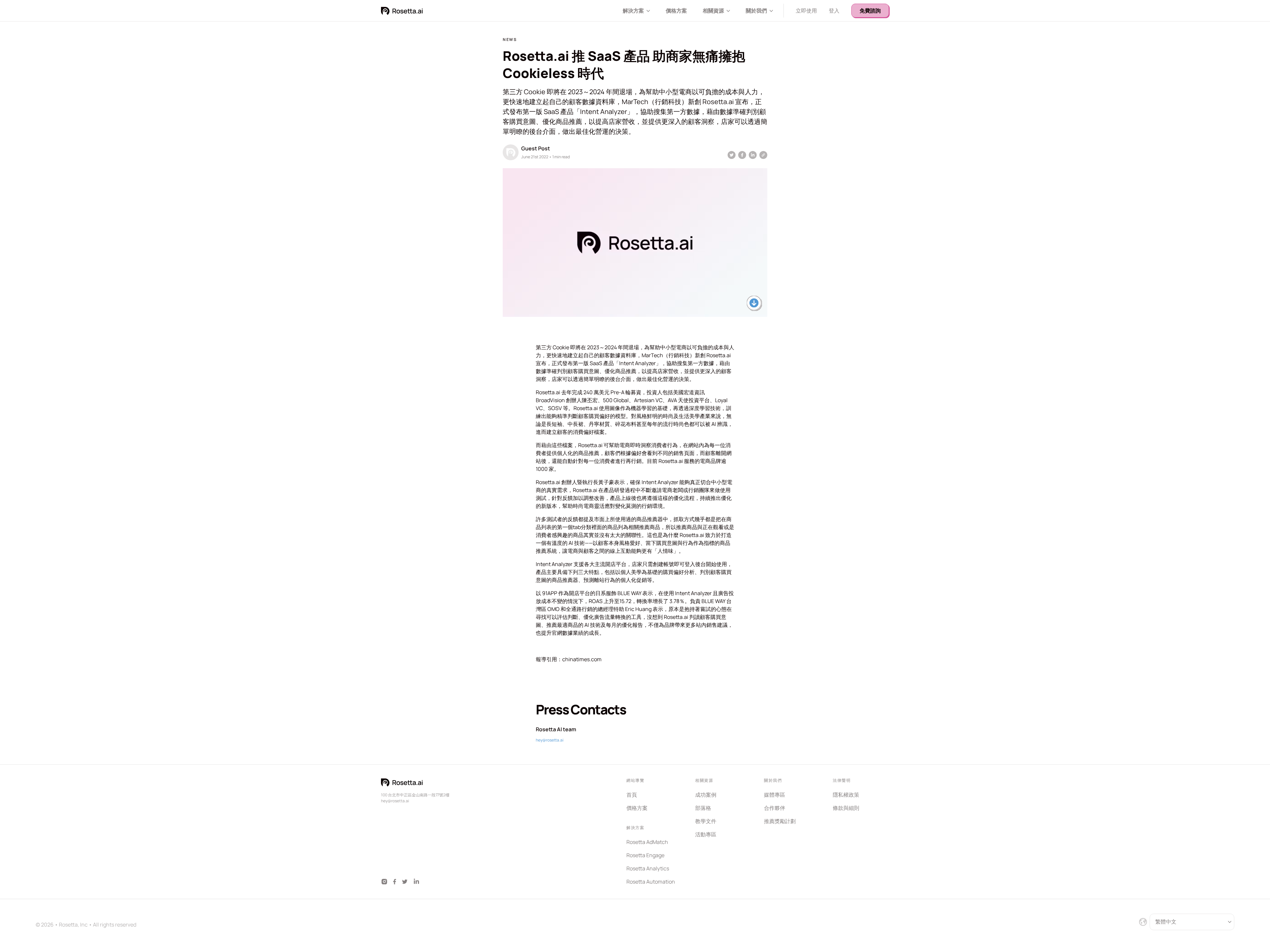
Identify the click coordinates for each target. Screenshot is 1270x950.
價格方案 (676, 10)
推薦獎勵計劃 (780, 821)
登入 (834, 10)
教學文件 (705, 821)
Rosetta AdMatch (647, 842)
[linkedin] (753, 155)
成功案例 (705, 794)
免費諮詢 (870, 10)
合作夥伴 (774, 808)
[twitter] (732, 155)
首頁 (631, 794)
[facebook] (742, 155)
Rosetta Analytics (647, 868)
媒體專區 (774, 794)
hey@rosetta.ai (550, 740)
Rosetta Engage (645, 855)
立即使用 (806, 10)
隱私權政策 (846, 794)
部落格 (703, 808)
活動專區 (705, 834)
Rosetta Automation (650, 881)
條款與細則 (846, 808)
